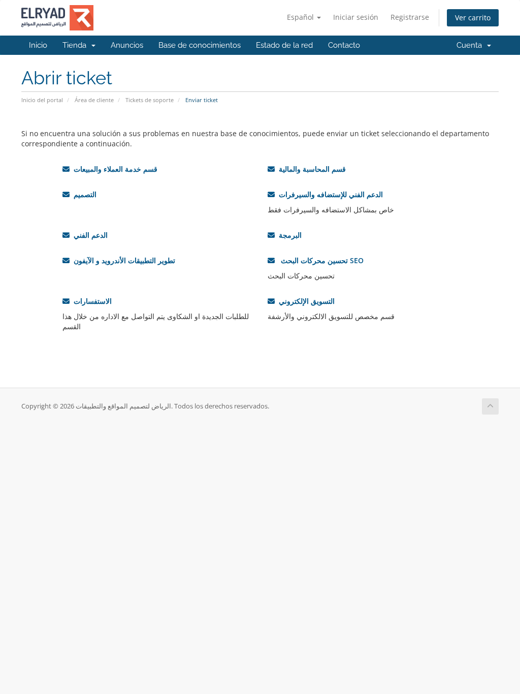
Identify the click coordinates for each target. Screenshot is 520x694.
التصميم (83, 194)
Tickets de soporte (149, 100)
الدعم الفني (89, 235)
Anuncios (127, 45)
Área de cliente (94, 100)
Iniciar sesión (355, 17)
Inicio (38, 45)
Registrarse (410, 17)
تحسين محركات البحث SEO (319, 260)
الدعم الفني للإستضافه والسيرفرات (329, 194)
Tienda (76, 45)
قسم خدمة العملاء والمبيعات (113, 169)
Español (301, 17)
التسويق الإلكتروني (305, 301)
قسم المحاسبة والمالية (310, 169)
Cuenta (471, 45)
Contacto (344, 45)
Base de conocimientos (199, 45)
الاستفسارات (91, 301)
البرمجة (288, 235)
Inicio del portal (42, 100)
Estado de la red (284, 45)
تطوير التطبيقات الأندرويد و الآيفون (122, 260)
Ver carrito (473, 17)
